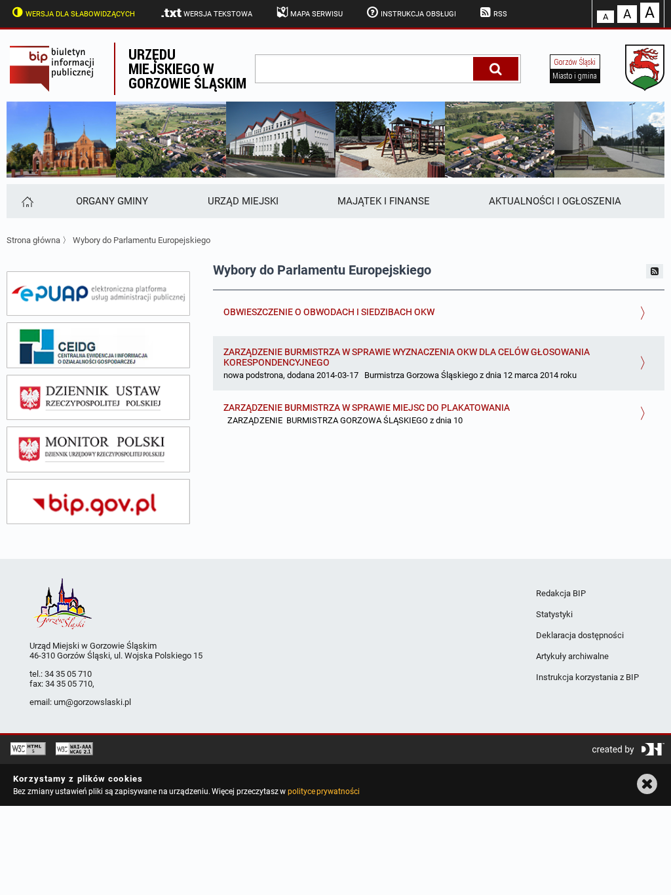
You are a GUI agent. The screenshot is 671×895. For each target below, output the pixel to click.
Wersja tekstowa (217, 14)
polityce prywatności (324, 791)
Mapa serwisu (316, 14)
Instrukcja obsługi (418, 14)
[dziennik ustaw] (98, 398)
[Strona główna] (27, 201)
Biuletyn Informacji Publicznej (60, 69)
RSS (500, 14)
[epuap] (98, 293)
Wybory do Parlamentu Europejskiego (141, 240)
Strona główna (33, 240)
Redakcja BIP (561, 593)
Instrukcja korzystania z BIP (587, 677)
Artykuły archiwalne (572, 656)
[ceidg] (98, 345)
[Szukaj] (495, 69)
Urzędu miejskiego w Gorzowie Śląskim (187, 68)
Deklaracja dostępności (580, 635)
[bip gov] (98, 502)
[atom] (654, 271)
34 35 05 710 (68, 674)
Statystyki (554, 614)
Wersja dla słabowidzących (80, 14)
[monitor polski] (98, 449)
